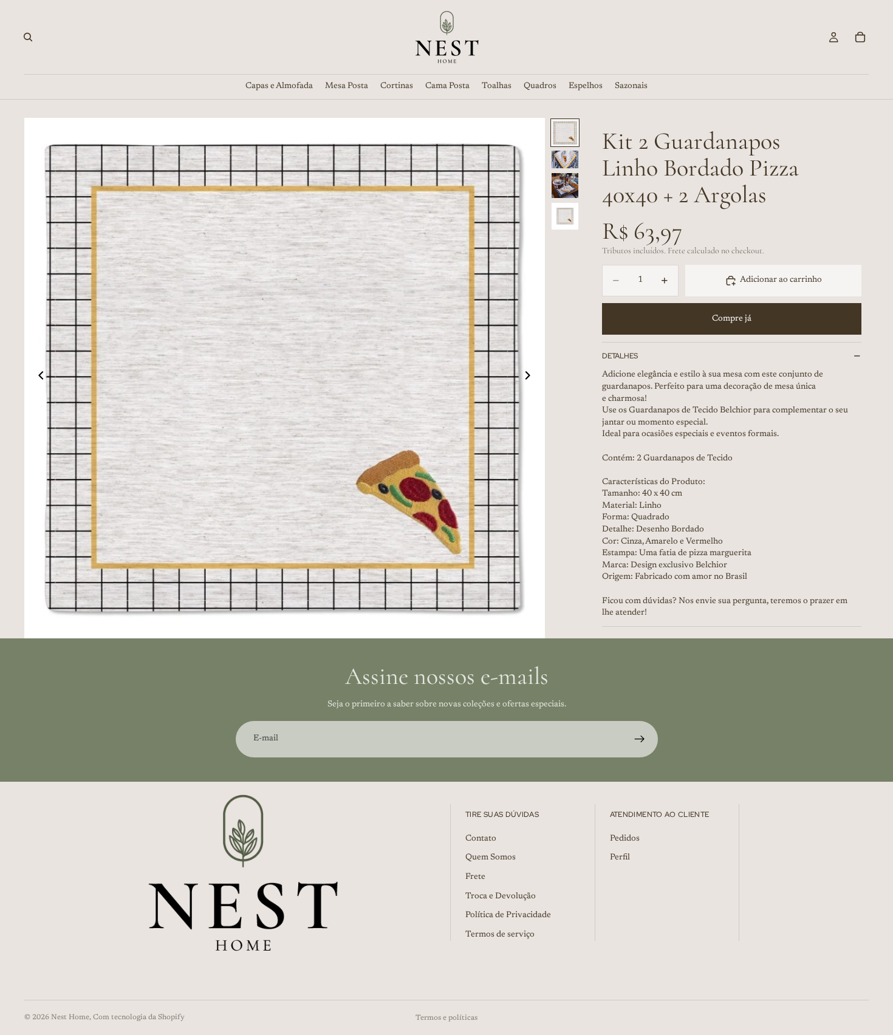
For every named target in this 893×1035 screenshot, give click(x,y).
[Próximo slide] (531, 377)
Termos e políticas (446, 1018)
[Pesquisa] (28, 37)
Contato (480, 838)
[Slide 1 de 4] (565, 133)
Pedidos (625, 838)
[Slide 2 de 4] (565, 159)
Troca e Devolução (500, 896)
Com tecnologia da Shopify (139, 1017)
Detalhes (620, 356)
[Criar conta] (639, 739)
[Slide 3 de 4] (565, 185)
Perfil (620, 857)
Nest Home (70, 1017)
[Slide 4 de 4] (565, 216)
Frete (475, 877)
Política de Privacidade (508, 915)
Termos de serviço (500, 934)
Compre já (731, 319)
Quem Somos (490, 857)
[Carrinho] (860, 37)
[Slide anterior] (37, 377)
